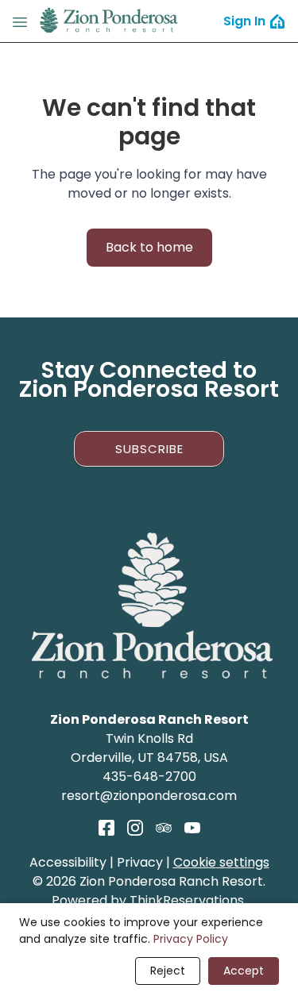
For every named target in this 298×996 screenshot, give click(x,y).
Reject (167, 971)
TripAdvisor (164, 828)
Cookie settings (221, 862)
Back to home (149, 247)
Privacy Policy (190, 939)
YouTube (192, 828)
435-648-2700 (149, 776)
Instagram (135, 828)
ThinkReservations (187, 900)
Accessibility (67, 862)
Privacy (140, 862)
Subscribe (149, 448)
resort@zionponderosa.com (149, 795)
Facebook (106, 828)
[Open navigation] (20, 21)
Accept (243, 971)
